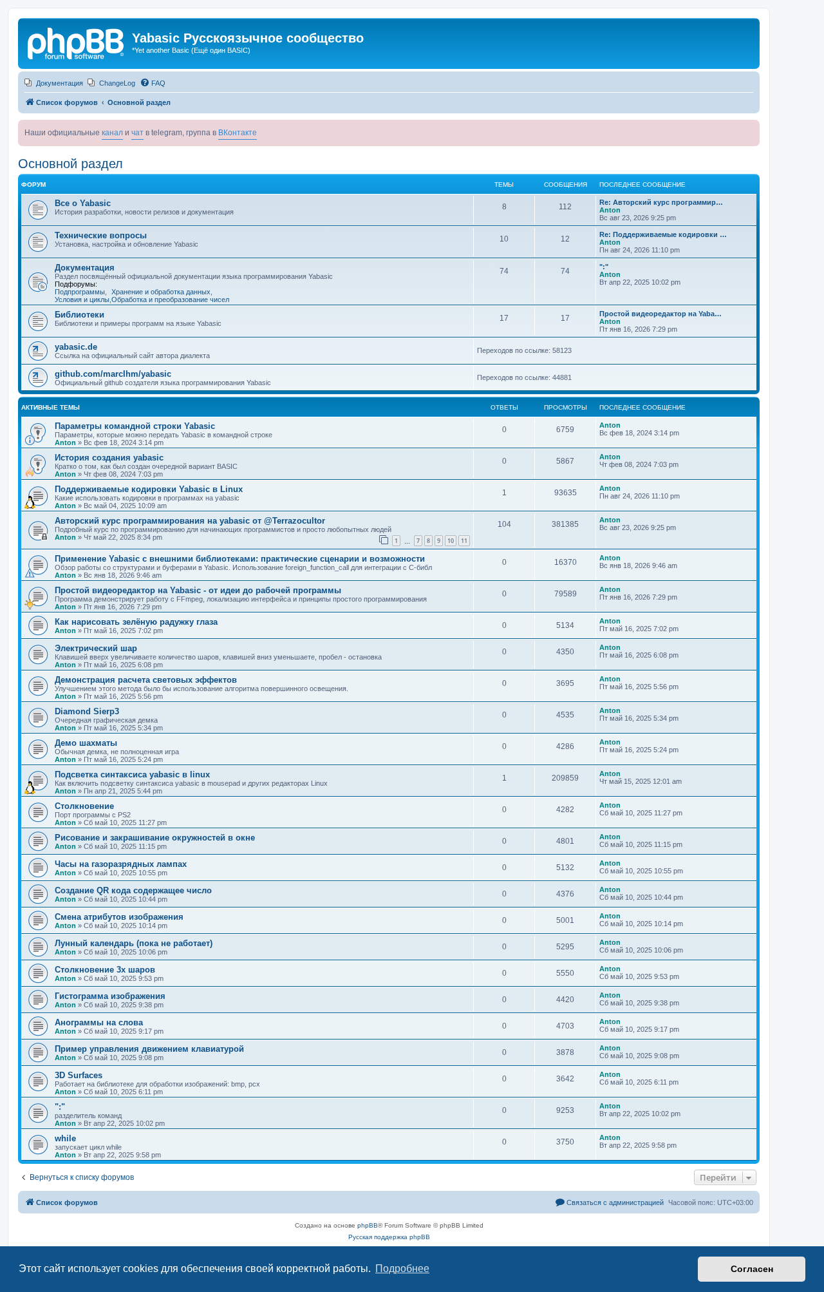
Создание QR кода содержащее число (133, 890)
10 (450, 541)
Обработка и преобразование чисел (170, 299)
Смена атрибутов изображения (119, 917)
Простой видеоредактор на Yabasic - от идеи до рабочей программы (198, 590)
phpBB (367, 1225)
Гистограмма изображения (110, 996)
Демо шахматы (86, 743)
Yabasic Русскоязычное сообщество (248, 38)
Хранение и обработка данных (161, 292)
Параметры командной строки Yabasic (135, 426)
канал (112, 132)
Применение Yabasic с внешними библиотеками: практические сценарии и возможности (240, 559)
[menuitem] (53, 83)
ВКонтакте (237, 132)
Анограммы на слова (99, 1022)
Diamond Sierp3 (87, 711)
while (65, 1138)
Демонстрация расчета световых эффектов (146, 680)
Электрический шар (96, 648)
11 (464, 541)
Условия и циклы (82, 299)
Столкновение (84, 806)
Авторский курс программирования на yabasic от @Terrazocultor (190, 521)
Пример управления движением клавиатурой (149, 1049)
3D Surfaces (78, 1075)
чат (137, 132)
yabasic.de (76, 347)
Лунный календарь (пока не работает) (133, 943)
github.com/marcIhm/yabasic (113, 374)
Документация (85, 267)
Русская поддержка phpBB (389, 1236)
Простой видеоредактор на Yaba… (660, 314)
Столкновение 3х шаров (105, 969)
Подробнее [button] (402, 1268)
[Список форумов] (76, 41)
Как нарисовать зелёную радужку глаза (136, 622)
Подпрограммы (80, 292)
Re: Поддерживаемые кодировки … (663, 234)
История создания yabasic (109, 457)
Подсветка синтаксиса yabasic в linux (132, 774)
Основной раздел (70, 164)
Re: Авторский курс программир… (661, 202)
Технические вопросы (101, 235)
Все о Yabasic (83, 203)
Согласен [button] (752, 1269)
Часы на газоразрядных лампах (121, 864)
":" (603, 267)
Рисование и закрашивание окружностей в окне (155, 837)
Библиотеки (79, 314)
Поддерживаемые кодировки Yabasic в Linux (149, 489)
